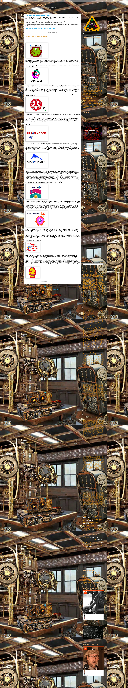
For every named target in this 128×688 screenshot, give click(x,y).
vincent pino (98, 363)
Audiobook (96, 329)
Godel (84, 394)
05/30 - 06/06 (88, 192)
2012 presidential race (100, 365)
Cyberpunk (90, 383)
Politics (87, 318)
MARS (97, 339)
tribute (88, 504)
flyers (100, 467)
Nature (102, 340)
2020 (86, 165)
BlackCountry (101, 329)
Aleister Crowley (86, 290)
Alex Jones (102, 368)
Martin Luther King (86, 416)
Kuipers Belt (87, 339)
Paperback (99, 424)
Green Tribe (85, 395)
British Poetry (98, 330)
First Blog (88, 391)
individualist (91, 474)
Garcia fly (89, 393)
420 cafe (99, 367)
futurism (97, 469)
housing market (97, 472)
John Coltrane (98, 282)
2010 (86, 182)
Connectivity (97, 312)
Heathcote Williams (93, 336)
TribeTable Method (96, 347)
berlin (86, 454)
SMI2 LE (98, 433)
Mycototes (89, 419)
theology (86, 503)
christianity (96, 352)
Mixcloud (84, 418)
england (94, 354)
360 (93, 299)
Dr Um (84, 387)
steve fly (92, 273)
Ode (101, 421)
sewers (89, 497)
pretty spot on (41, 21)
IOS (83, 400)
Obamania (93, 421)
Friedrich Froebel (101, 392)
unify (84, 505)
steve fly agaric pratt (89, 500)
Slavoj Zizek (85, 437)
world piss (96, 276)
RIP (93, 428)
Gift (103, 393)
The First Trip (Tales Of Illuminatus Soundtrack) (92, 572)
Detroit (88, 386)
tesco (93, 309)
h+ (95, 470)
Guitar (103, 395)
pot (86, 325)
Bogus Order (85, 330)
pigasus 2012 (85, 490)
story (86, 363)
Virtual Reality (89, 349)
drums (96, 321)
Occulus (97, 421)
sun (98, 500)
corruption (95, 459)
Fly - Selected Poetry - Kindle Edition (90, 96)
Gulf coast (32, 282)
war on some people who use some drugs (91, 298)
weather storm (94, 327)
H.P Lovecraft (92, 396)
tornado (98, 503)
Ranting (91, 429)
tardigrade (102, 501)
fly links (97, 355)
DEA (93, 383)
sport (84, 363)
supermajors (102, 500)
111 (87, 328)
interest (102, 475)
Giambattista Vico (97, 293)
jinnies (103, 476)
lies (94, 358)
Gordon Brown (91, 394)
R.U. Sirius (87, 343)
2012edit (84, 310)
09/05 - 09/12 (88, 191)
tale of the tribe (90, 276)
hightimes (84, 472)
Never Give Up (85, 420)
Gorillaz (91, 335)
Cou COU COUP (86, 537)
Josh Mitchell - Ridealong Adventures (90, 577)
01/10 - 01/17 (88, 207)
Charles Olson (89, 332)
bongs (95, 455)
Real (84, 430)
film (90, 466)
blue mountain (92, 455)
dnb (103, 463)
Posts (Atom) (55, 289)
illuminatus (98, 323)
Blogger (74, 685)
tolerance (95, 503)
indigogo (87, 474)
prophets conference (100, 361)
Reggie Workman (86, 431)
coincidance (92, 296)
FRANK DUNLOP (97, 389)
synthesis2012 (89, 309)
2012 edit (94, 365)
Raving (96, 429)
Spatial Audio (95, 438)
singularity (96, 362)
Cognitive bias (95, 380)
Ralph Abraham (87, 429)
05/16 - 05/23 (88, 197)
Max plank (98, 416)
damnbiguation (98, 461)
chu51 (89, 296)
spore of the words (93, 280)
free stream (95, 468)
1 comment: (37, 281)
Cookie (94, 381)
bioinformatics (99, 454)
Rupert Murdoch (93, 433)
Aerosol (94, 310)
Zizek (103, 349)
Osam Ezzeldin (101, 423)
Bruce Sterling (86, 312)
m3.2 (93, 478)
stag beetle (100, 499)
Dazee (89, 385)
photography (89, 361)
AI (103, 367)
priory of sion (88, 492)
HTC (95, 396)
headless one (88, 471)
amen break (94, 452)
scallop (55, 282)
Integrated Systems (90, 402)
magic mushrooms (86, 297)
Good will (87, 394)
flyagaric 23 (88, 467)
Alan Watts (85, 329)
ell (87, 464)
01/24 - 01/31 (88, 204)
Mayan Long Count (100, 303)
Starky (88, 439)
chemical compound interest (88, 352)
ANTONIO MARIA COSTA (87, 368)
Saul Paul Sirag (94, 318)
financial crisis (89, 355)
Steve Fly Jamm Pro (95, 439)
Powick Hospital (93, 426)
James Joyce (86, 273)
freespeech (99, 468)
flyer (98, 467)
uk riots (101, 504)
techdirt (84, 502)
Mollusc (40, 282)
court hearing (85, 460)
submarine (95, 500)
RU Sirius (95, 428)
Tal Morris (92, 346)
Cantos (84, 301)
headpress (88, 357)
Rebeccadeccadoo (93, 430)
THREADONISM (86, 346)
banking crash (95, 319)
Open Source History (86, 423)
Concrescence (85, 381)
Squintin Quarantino (100, 304)
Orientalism (91, 423)
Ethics (87, 389)
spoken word (85, 326)
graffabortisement (100, 356)
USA (96, 348)
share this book (100, 308)
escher (95, 464)
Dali (86, 384)
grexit (92, 470)
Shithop (102, 435)
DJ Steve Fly (100, 383)
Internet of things (97, 402)
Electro (88, 388)
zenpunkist (102, 508)
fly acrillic (94, 355)
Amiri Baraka (89, 300)
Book (89, 330)
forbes (87, 468)
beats (99, 305)
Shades (92, 435)
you (99, 508)
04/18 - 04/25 (88, 198)
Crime (88, 383)
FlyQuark (99, 391)
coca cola (89, 458)
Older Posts (77, 286)
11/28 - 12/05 (88, 185)
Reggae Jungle (101, 430)
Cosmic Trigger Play (99, 290)
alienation (90, 452)
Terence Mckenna (97, 284)
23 (94, 366)
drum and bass (98, 353)
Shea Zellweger (96, 435)
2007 (86, 214)
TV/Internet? (102, 440)
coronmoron (87, 459)
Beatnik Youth (93, 311)
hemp (91, 357)
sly (97, 498)
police (94, 361)
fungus (84, 356)
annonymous (98, 452)
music (84, 281)
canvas (86, 457)
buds (93, 456)
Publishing (93, 427)
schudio (94, 297)
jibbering (87, 358)
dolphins (93, 353)
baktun (100, 453)
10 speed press (93, 364)
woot (89, 508)
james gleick (99, 476)
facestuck (97, 465)
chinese (98, 457)
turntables (102, 297)
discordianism (100, 463)
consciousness (101, 352)
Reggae (97, 430)
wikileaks (102, 327)
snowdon (99, 362)
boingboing (89, 351)
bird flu (84, 455)
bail (95, 453)
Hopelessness (88, 398)
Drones (90, 387)
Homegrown (98, 397)
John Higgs (101, 302)
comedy (90, 320)
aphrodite (84, 453)
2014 (86, 176)
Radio (101, 428)
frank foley (102, 355)
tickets (93, 503)
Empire (97, 388)
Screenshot (94, 434)
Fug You (84, 393)
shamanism (93, 497)
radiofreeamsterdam (94, 285)
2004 (86, 219)
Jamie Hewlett (99, 404)
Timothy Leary (101, 295)
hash (95, 323)
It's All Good (98, 403)
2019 (86, 167)
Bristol (102, 311)
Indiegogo (84, 402)
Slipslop (88, 437)
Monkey (96, 340)
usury (99, 505)
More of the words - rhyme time (89, 548)
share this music (97, 497)
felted (86, 466)
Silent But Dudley (86, 436)
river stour (94, 495)
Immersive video (86, 401)
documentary (85, 464)
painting (89, 308)
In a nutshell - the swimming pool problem (91, 522)
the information (101, 502)
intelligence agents (97, 475)
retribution (90, 494)
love (103, 323)
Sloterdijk (91, 437)
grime (84, 357)
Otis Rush (84, 424)
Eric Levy (102, 334)
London (87, 294)
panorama (85, 282)
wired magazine (85, 508)
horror (92, 472)
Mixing (86, 340)
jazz (88, 280)
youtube (84, 286)
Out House (88, 424)
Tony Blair (85, 296)
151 (99, 364)
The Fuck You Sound (94, 295)
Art (88, 282)
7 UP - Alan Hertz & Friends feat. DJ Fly (91, 542)
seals (98, 496)
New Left (89, 420)
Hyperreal (97, 399)
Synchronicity (93, 440)
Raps (94, 429)
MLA (101, 339)
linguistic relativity (100, 358)
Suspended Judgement (87, 440)
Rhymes (90, 344)
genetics (92, 323)
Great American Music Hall (99, 335)
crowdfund (99, 460)
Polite (90, 426)
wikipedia (85, 328)
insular (88, 475)
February (91, 390)
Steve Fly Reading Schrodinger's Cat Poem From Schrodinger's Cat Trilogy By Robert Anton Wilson (92, 91)
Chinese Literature (96, 332)
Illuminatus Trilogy (96, 286)
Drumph (96, 387)
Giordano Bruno (90, 286)
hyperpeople (92, 473)
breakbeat (98, 351)
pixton (101, 490)
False (88, 390)
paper (100, 488)
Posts (86, 148)
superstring (90, 363)
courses (102, 459)
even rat (86, 465)
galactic (100, 469)
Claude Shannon (100, 283)
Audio (92, 329)
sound (94, 499)
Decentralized (101, 385)
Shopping (99, 345)
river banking (91, 495)
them (84, 503)
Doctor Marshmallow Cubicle (88, 284)
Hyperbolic (102, 398)
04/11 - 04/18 (88, 200)
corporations (91, 459)
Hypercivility (85, 399)
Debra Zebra (97, 385)
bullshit (99, 456)
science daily (92, 496)
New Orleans (85, 341)
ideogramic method (97, 473)
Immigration (91, 401)
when (103, 506)
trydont (95, 504)
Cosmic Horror (91, 382)
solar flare (102, 498)
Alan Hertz (99, 289)
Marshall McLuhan (90, 281)
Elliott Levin (94, 388)
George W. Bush (96, 302)
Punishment (100, 427)
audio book (89, 319)
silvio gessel (89, 498)
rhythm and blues (97, 494)
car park (88, 457)
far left (103, 465)
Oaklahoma (90, 421)
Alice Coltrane (98, 310)
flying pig (102, 467)
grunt (94, 470)
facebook (100, 306)
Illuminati (87, 337)
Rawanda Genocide (100, 429)
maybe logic (96, 307)
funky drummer (89, 356)
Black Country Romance (88, 98)
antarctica (102, 452)
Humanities (98, 398)
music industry (101, 359)
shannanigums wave (88, 279)
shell (58, 282)
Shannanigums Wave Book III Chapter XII (33, 36)
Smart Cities (95, 437)
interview (84, 307)
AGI (103, 328)
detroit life (90, 463)
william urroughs (94, 507)
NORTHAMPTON (94, 419)
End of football (101, 388)
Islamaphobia (94, 403)
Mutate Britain (85, 419)
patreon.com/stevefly (87, 114)
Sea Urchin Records (100, 434)
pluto (103, 490)
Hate (103, 396)
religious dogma (86, 362)
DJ (94, 383)
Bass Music (85, 311)
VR (103, 348)
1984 (84, 365)
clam (87, 458)
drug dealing (92, 321)
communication (96, 458)
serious (86, 497)
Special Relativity (101, 438)
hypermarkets (98, 357)
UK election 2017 (91, 348)
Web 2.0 (102, 318)
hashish (102, 470)
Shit (100, 435)
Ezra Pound (99, 275)
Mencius (88, 417)
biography (95, 454)
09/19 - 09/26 (88, 189)
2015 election (85, 366)
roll (86, 496)
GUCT (87, 393)
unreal (94, 505)
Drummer (93, 387)
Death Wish (92, 385)
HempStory (85, 397)
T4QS (102, 282)
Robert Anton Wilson (96, 271)
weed (99, 327)
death (96, 462)
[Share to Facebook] (45, 281)
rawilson (99, 493)
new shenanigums (92, 360)
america (102, 280)
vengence (102, 505)
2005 (86, 217)
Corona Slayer (89, 333)
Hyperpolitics (94, 399)
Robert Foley (93, 432)
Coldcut (87, 301)
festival (88, 466)
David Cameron (90, 384)
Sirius (103, 436)
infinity (95, 474)
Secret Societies (85, 435)
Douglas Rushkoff (101, 386)
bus (101, 456)
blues (100, 319)
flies (103, 306)
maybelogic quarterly (87, 283)
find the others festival (94, 466)
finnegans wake (87, 275)
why (83, 507)
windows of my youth (100, 507)
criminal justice (95, 320)
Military (102, 417)
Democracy (85, 386)
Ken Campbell (86, 303)
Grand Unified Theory (99, 314)
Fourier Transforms (86, 335)
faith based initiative (100, 354)
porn (93, 491)
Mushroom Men (101, 418)
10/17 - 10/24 (88, 187)
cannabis (85, 280)
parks (103, 488)
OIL (87, 421)
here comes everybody (94, 471)
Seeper (90, 435)
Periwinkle (51, 282)
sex (90, 497)
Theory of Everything (89, 347)
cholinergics (102, 457)
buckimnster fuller (90, 306)
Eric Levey (98, 334)
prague (84, 492)
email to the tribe (100, 321)
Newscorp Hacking (97, 420)
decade (84, 353)
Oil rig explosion (39, 17)
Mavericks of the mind (92, 416)
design (87, 463)
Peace (94, 294)
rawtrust (102, 493)
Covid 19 (95, 382)
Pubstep (96, 427)
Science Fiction (89, 434)
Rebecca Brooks (87, 430)
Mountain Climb (95, 418)
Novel (99, 317)
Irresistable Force (89, 403)
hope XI (90, 472)
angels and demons (96, 350)
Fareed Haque (90, 293)
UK (87, 348)
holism (87, 472)
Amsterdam (101, 274)
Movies (99, 340)
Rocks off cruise (98, 432)
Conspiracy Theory (98, 301)
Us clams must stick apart (31, 41)
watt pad (93, 506)
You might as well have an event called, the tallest (93, 516)
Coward (98, 382)
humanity (88, 473)
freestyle (89, 323)
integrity (91, 475)
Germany (97, 393)
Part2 (84, 425)
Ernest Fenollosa (90, 302)
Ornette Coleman (96, 423)
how (101, 472)
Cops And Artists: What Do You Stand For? (91, 84)
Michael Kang (94, 417)
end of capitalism (91, 464)
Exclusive (93, 389)
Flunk (92, 391)
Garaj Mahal (85, 86)
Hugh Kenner (93, 398)
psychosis (84, 493)
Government (96, 394)
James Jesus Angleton (93, 404)
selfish (84, 497)
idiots (102, 473)
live (101, 323)
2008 (86, 212)
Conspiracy (90, 381)
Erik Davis (84, 389)
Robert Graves (95, 344)
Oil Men (43, 282)
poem (84, 325)
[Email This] (41, 281)
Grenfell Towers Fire (93, 395)
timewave (96, 309)
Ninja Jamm (85, 421)
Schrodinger (85, 434)
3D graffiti (90, 367)
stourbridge (98, 277)
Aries (103, 310)
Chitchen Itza (91, 312)
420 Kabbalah (96, 367)
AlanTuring (98, 368)
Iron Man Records (86, 287)
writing (102, 285)
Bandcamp (92, 290)
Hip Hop (98, 336)
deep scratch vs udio (100, 462)
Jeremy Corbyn (89, 316)
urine (96, 505)
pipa (88, 490)
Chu (103, 277)
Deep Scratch (92, 282)
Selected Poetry (92, 345)
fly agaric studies (101, 466)
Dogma (95, 386)
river (88, 495)
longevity (84, 359)
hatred (84, 471)
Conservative (92, 301)
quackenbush (89, 493)
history (94, 357)
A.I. (102, 367)
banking (102, 287)
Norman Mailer (98, 341)
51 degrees (98, 328)
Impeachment (101, 401)
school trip (88, 496)
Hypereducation (89, 399)
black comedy (87, 455)
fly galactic (84, 467)
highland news (101, 471)
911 (100, 299)
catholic (102, 351)
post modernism (96, 491)
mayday (88, 359)
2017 (86, 171)
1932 (101, 364)
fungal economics (93, 469)
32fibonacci (87, 367)
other (84, 488)
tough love (102, 503)
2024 (86, 159)
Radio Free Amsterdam (94, 343)
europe (84, 322)
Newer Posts (28, 286)
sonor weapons (87, 499)
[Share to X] (44, 281)
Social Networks (87, 438)
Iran (101, 402)
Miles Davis (85, 291)
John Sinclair (93, 274)
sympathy (94, 501)
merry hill (85, 324)
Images (102, 400)
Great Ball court (101, 394)
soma (103, 362)
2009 (86, 211)
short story (98, 297)
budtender (96, 456)
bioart (92, 454)
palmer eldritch (87, 488)
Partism (86, 425)
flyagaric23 (45, 36)
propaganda (92, 492)
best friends (89, 454)
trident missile (91, 504)
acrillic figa (98, 287)
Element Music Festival (91, 334)
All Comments (87, 150)
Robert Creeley (88, 432)
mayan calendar (90, 307)
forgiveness (90, 468)
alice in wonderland (86, 452)
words (92, 508)
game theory (94, 356)
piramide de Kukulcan (93, 490)
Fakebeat (85, 390)
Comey (102, 380)
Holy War (94, 397)
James (88, 404)
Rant (100, 343)
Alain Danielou (93, 368)
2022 (86, 162)
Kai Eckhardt (93, 287)
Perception (94, 425)
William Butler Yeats (96, 349)
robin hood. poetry (99, 495)
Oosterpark (97, 422)
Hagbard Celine (86, 336)
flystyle (84, 468)
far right (84, 355)
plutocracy (84, 491)
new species (99, 360)
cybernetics (88, 461)
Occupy (100, 421)
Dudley (99, 387)
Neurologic (102, 419)
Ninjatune (85, 304)
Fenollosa (97, 390)
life (96, 358)
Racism (98, 428)
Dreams (87, 387)
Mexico (91, 417)
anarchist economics (93, 305)
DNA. (97, 333)
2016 (86, 172)
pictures (99, 489)
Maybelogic (96, 279)
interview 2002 (94, 476)
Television (96, 346)
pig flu (103, 489)
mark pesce (93, 288)
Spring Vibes (85, 439)
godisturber (99, 296)
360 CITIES (97, 299)
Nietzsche (91, 294)
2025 (86, 157)
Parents (102, 424)
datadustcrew (89, 462)
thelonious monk (94, 326)
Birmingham (99, 311)
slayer (96, 498)
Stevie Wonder (101, 439)
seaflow (96, 496)
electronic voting (89, 354)
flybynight (91, 467)
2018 (86, 169)
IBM (103, 399)
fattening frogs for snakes (90, 322)
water (91, 506)
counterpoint (99, 459)
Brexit (100, 292)
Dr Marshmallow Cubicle (99, 313)
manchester (102, 478)
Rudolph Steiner (87, 433)
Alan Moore (94, 283)
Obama (102, 317)
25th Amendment (97, 366)
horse (94, 472)
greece (90, 470)
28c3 (101, 366)
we (95, 506)
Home (53, 286)
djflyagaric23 (96, 306)
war (99, 285)
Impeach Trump (96, 401)
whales (102, 363)
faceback (94, 465)
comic (93, 458)
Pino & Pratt (99, 425)
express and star (90, 465)
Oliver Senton (93, 422)
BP (29, 282)
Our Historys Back (89, 342)
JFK (101, 403)
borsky (103, 455)
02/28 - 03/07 (88, 202)
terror (89, 326)
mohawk (98, 288)
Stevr (103, 345)
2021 (86, 164)
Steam (91, 439)
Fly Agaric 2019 (95, 391)
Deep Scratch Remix (90, 313)
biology (102, 454)
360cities (94, 328)
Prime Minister (89, 427)
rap (96, 493)
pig (100, 489)
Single (93, 436)
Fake (101, 389)
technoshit (91, 502)
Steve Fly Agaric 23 (35, 4)
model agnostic (89, 324)
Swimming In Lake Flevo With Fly (89, 525)
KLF (100, 338)
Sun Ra (88, 295)
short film (86, 498)
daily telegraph (93, 461)
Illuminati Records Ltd (94, 400)
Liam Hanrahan (92, 339)
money (91, 297)
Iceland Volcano (87, 400)
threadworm (90, 503)
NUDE (99, 419)
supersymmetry (85, 501)
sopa (91, 499)
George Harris (93, 393)
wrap (94, 508)
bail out (97, 453)
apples (88, 453)
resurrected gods (85, 494)
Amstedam (94, 300)
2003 (86, 365)
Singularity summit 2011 (98, 436)
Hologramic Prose (89, 397)
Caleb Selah (93, 331)
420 (92, 367)
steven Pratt (91, 277)
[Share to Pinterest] (46, 281)
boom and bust (99, 455)
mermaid (36, 282)
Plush (84, 318)
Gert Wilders (100, 393)
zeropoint (84, 509)
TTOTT (98, 440)
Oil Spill (47, 282)
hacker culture (99, 470)
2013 (86, 177)
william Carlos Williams (88, 507)
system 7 (97, 501)
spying (97, 499)
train (83, 504)
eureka (97, 464)
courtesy (89, 460)
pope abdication (89, 491)
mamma (98, 478)
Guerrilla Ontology (98, 395)
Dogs (97, 386)
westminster (98, 506)
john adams (92, 358)
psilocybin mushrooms (100, 492)
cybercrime (84, 461)
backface (93, 453)
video (87, 292)
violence (99, 309)
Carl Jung (98, 331)
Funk (89, 314)
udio (98, 504)
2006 (86, 216)
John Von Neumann (96, 316)
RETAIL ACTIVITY (90, 428)
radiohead (93, 493)
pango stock (93, 488)
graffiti (88, 285)
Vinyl (84, 349)
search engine (101, 496)
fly (95, 296)
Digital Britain (91, 386)
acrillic (87, 305)
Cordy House (98, 381)
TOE (96, 440)
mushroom (94, 324)
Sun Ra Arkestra (96, 291)
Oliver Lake (89, 422)
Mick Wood (99, 417)
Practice (98, 426)
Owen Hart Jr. (92, 424)
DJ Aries (96, 383)
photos (94, 489)
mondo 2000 (95, 359)
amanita (89, 350)
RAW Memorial (99, 294)
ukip (103, 504)
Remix (90, 318)
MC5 (99, 339)
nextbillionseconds (100, 324)
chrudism (84, 458)
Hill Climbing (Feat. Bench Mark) (89, 539)
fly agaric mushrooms (100, 322)
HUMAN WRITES (99, 396)
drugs (84, 288)
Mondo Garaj (91, 418)
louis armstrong (89, 478)
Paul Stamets (90, 425)
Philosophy (99, 342)
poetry (85, 271)
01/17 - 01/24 (88, 205)
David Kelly (100, 384)
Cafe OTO (89, 331)
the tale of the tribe (90, 289)
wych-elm (96, 508)
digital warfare (95, 463)
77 (101, 328)
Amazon (89, 329)
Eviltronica (90, 389)
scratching (95, 325)
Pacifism (96, 424)
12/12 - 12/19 (88, 184)
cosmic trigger (97, 281)
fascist (84, 466)
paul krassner (94, 308)
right (101, 494)
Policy (87, 426)
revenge (93, 494)
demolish (84, 463)
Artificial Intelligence (100, 300)
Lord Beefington (94, 317)
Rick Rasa (94, 431)
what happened (52, 21)
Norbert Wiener (92, 341)
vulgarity (86, 506)
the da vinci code (96, 502)
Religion (90, 431)
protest (95, 492)
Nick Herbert (102, 420)
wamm (89, 506)
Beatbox (89, 311)
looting (86, 478)
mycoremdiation (86, 360)
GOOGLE (92, 314)
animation (85, 319)
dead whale (93, 462)
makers (96, 478)
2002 (89, 328)
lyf (92, 478)
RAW (94, 304)
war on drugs (88, 327)
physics (96, 489)
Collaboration (99, 380)
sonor (84, 499)
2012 (86, 179)
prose (88, 325)
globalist (88, 470)
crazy (92, 460)
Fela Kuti (94, 390)
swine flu (91, 501)
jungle (102, 296)
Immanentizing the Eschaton (95, 315)
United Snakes (99, 348)
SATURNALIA (101, 344)
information (98, 474)
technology (87, 502)
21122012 (91, 310)
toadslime (99, 326)
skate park (93, 498)
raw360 (102, 288)
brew (86, 456)
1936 (103, 364)
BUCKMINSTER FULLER (94, 292)
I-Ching (101, 399)
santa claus (91, 325)
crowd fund (96, 460)
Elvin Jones (85, 314)
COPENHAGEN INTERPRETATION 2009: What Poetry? (40, 28)
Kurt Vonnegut (92, 303)
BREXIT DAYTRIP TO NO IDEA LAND (90, 88)
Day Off (86, 385)
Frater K (96, 392)
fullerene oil (88, 469)
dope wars (88, 321)
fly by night (85, 323)
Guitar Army (85, 396)
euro (99, 464)
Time (99, 318)
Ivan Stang (94, 337)
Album (102, 289)
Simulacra (90, 436)
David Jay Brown (95, 384)
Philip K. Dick (90, 304)
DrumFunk (100, 333)
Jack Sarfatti (98, 337)
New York (92, 420)
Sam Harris (102, 433)
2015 (86, 174)
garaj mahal (101, 279)
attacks (90, 453)
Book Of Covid (93, 330)
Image (100, 400)
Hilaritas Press (86, 315)
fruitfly (103, 468)
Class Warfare (90, 380)
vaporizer (93, 363)
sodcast (99, 498)
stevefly (84, 289)
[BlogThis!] (43, 281)
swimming (61, 282)
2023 (86, 160)
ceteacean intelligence (93, 457)
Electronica (90, 388)
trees (85, 504)
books (87, 320)
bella (103, 453)
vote (83, 506)
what (101, 506)
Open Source (101, 422)
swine (89, 501)
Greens (88, 395)
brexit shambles (89, 456)
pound (103, 491)
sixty (98, 325)
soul (92, 499)
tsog (96, 504)
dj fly (102, 281)
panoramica (97, 488)
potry (100, 491)
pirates (98, 490)
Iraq (90, 337)
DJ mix (93, 333)
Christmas (86, 380)
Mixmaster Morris (91, 340)
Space (92, 438)
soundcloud (101, 325)
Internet (102, 286)
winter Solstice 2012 (87, 364)
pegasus (91, 489)
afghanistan (85, 350)
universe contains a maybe (89, 505)
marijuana (88, 288)
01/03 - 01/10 (88, 209)
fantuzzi (100, 465)
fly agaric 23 (97, 273)
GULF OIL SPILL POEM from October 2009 (37, 15)
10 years (97, 364)
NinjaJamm (90, 291)
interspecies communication (87, 476)
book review (93, 351)
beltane (84, 454)
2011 (86, 181)
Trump (84, 305)
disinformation (88, 353)
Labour (89, 317)
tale (99, 501)
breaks (84, 456)
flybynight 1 (95, 467)
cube (103, 460)
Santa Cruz (85, 345)
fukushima (84, 469)
